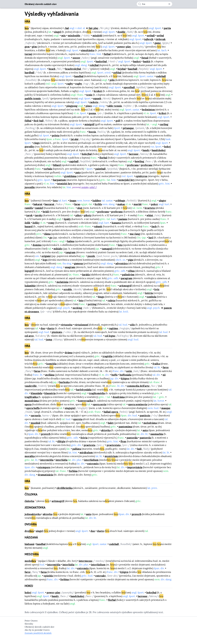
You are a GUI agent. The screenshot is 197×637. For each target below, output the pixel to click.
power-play (124, 46)
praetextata (114, 445)
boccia (92, 131)
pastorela (145, 437)
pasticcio (145, 415)
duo (43, 328)
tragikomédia (97, 393)
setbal (160, 35)
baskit (146, 61)
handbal (78, 76)
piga (130, 259)
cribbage (120, 200)
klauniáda (36, 393)
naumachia (156, 433)
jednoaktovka (33, 514)
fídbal (28, 120)
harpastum (59, 179)
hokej (167, 146)
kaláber (96, 200)
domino (37, 244)
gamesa (78, 263)
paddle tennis (33, 98)
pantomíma (125, 426)
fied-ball (39, 120)
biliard (57, 165)
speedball (129, 87)
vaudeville (31, 385)
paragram (126, 278)
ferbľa (98, 204)
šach (154, 226)
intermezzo (85, 560)
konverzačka (85, 400)
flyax (123, 441)
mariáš (138, 204)
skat (79, 207)
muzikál (35, 422)
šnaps (73, 200)
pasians (122, 219)
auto (145, 430)
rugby (78, 83)
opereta (77, 419)
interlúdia (61, 459)
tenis (89, 94)
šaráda (86, 274)
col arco (29, 335)
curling (164, 124)
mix (63, 35)
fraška (156, 363)
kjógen (125, 378)
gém (34, 46)
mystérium (111, 456)
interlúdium (91, 459)
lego (45, 259)
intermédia (46, 459)
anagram (70, 267)
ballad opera (111, 411)
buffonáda (125, 374)
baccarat (49, 204)
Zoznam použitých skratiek (38, 633)
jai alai (74, 139)
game (158, 42)
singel (57, 31)
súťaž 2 (92, 187)
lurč (151, 237)
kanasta (116, 222)
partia (167, 28)
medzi (30, 560)
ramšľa (29, 207)
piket (78, 215)
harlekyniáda (83, 389)
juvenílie (30, 187)
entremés (93, 463)
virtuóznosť (81, 324)
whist (150, 215)
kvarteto (150, 207)
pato (78, 172)
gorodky (29, 146)
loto (120, 244)
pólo (112, 79)
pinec (89, 105)
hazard (29, 226)
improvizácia (134, 467)
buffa (114, 374)
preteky (84, 187)
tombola (151, 296)
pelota (55, 135)
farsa (37, 371)
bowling (139, 161)
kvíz (156, 289)
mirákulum (86, 452)
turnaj (28, 54)
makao (121, 204)
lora (55, 200)
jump (49, 339)
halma (70, 241)
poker (154, 204)
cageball (73, 161)
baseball (132, 68)
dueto (50, 328)
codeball (161, 76)
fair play (93, 28)
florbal (103, 157)
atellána (49, 374)
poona (92, 113)
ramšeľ (39, 207)
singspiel (70, 408)
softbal (117, 72)
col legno (110, 335)
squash (97, 98)
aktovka (106, 430)
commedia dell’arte (138, 385)
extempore (43, 467)
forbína (73, 470)
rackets (93, 102)
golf (118, 120)
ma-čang (135, 233)
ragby (69, 83)
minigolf (89, 124)
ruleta (111, 300)
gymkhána (70, 176)
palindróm (128, 274)
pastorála (132, 437)
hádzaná (29, 544)
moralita (30, 456)
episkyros (141, 176)
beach (52, 68)
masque (165, 408)
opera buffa (33, 408)
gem (27, 46)
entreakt (100, 575)
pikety (88, 215)
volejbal (94, 65)
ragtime (113, 328)
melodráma (150, 422)
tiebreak (161, 39)
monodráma (32, 400)
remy (51, 222)
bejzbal (122, 68)
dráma (68, 352)
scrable (68, 289)
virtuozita (66, 324)
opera (28, 404)
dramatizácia (45, 474)
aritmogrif (125, 285)
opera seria (99, 404)
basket (137, 61)
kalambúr (30, 285)
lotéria (149, 293)
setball (151, 35)
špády (67, 219)
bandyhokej (158, 150)
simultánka (87, 50)
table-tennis (114, 105)
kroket (98, 91)
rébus (131, 270)
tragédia (107, 356)
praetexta (89, 445)
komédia (51, 363)
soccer (76, 57)
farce (166, 367)
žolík (27, 222)
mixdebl (97, 35)
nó (164, 374)
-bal (66, 28)
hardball (29, 72)
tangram (70, 252)
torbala (48, 168)
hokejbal (87, 153)
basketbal (101, 61)
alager (162, 200)
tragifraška (31, 396)
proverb (45, 433)
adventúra (121, 263)
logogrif (29, 270)
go (50, 237)
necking (77, 307)
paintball (100, 168)
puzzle (91, 256)
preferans (133, 165)
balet (111, 422)
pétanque (128, 128)
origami (46, 256)
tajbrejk (148, 39)
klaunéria (50, 393)
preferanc (147, 165)
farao (77, 204)
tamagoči (107, 248)
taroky (39, 215)
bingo (101, 296)
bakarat (37, 204)
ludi (139, 448)
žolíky (36, 222)
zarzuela (36, 415)
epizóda (48, 575)
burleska (64, 382)
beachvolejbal (73, 68)
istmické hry (64, 183)
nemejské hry (126, 179)
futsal (144, 57)
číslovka (29, 501)
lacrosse (134, 153)
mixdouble (74, 35)
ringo (36, 142)
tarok (29, 215)
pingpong (71, 105)
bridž (46, 211)
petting (92, 304)
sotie (129, 371)
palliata (76, 448)
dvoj (29, 530)
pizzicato (57, 332)
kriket (162, 113)
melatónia (62, 281)
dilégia (61, 441)
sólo (132, 324)
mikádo (58, 248)
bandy (146, 150)
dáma (47, 233)
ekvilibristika (64, 487)
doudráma (119, 396)
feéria (83, 437)
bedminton (148, 109)
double (121, 31)
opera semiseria (137, 404)
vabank (98, 226)
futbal (107, 54)
